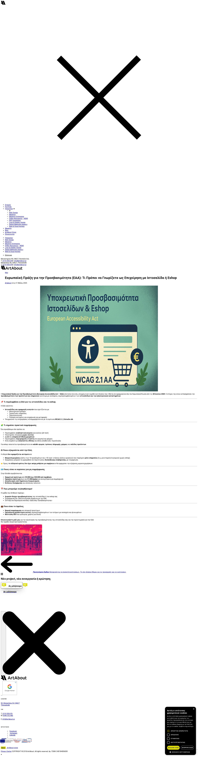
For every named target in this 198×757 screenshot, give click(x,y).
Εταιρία (8, 205)
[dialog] (180, 731)
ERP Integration (15, 220)
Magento (12, 215)
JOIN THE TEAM (7, 604)
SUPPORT (5, 606)
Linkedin (12, 735)
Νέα (6, 273)
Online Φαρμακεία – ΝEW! (14, 246)
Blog (6, 230)
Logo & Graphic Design (17, 222)
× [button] (193, 709)
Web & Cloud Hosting (16, 226)
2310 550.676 (7, 261)
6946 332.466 (8, 716)
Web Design (13, 213)
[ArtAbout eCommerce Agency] (3, 4)
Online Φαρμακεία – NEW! (18, 219)
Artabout (8, 283)
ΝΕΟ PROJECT (6, 602)
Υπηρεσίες (9, 209)
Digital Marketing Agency (18, 224)
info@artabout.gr (20, 261)
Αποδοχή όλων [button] (173, 747)
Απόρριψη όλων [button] (187, 747)
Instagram (13, 733)
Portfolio (8, 207)
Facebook (13, 731)
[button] (180, 752)
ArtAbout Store (10, 232)
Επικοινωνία (9, 234)
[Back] (2, 574)
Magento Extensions (16, 217)
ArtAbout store (9, 748)
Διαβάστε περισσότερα (186, 726)
